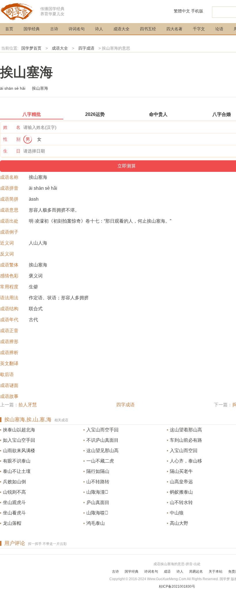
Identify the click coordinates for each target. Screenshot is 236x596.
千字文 (199, 29)
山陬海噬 (97, 512)
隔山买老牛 (181, 471)
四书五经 (148, 29)
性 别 (11, 139)
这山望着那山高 (186, 429)
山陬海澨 (97, 492)
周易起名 (196, 571)
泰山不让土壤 (17, 471)
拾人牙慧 (27, 404)
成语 (167, 571)
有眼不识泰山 (17, 460)
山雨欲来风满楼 (19, 450)
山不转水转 (181, 502)
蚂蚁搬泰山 (181, 492)
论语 (219, 29)
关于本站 (215, 571)
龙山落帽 (12, 523)
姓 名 (11, 127)
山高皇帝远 (181, 481)
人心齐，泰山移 (186, 460)
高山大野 (179, 523)
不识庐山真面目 (102, 440)
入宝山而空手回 (102, 429)
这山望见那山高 (102, 450)
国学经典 (32, 29)
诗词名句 (76, 29)
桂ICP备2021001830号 (177, 586)
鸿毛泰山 (95, 523)
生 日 (11, 150)
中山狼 (177, 512)
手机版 (197, 11)
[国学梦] (17, 11)
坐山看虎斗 (14, 512)
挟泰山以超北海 (19, 429)
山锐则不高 (14, 492)
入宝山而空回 (183, 450)
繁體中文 (182, 11)
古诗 (54, 29)
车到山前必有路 (186, 440)
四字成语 (86, 48)
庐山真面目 (97, 502)
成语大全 (121, 29)
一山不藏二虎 (100, 460)
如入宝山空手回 (19, 440)
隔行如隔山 (97, 471)
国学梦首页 (31, 48)
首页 (9, 29)
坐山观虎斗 (14, 502)
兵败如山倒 (14, 481)
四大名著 (174, 29)
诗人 (99, 29)
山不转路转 (97, 481)
